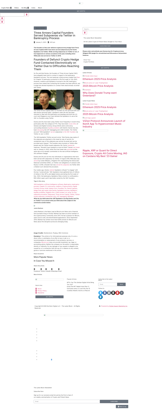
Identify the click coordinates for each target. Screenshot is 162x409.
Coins (40, 337)
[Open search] (2, 22)
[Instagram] (113, 293)
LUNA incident (59, 192)
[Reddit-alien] (109, 293)
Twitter (72, 194)
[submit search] (27, 14)
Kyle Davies (53, 190)
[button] (40, 28)
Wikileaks (70, 196)
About (40, 340)
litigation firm (50, 192)
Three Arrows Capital (62, 194)
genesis (74, 188)
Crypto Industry (43, 353)
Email (46, 188)
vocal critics (72, 124)
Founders (61, 188)
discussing (40, 130)
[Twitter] (100, 293)
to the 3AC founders (69, 132)
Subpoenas (51, 194)
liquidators (73, 190)
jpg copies (45, 190)
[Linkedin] (100, 297)
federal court (53, 188)
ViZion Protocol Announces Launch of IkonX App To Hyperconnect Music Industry (104, 123)
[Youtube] (117, 293)
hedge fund (37, 190)
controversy (51, 186)
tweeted (70, 145)
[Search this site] (12, 14)
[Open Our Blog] (28, 8)
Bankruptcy (67, 184)
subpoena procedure (40, 194)
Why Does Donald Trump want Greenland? (100, 94)
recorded (70, 149)
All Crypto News (44, 359)
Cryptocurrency (67, 186)
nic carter (68, 192)
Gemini (69, 188)
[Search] (85, 32)
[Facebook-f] (105, 293)
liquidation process (63, 190)
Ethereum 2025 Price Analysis (99, 79)
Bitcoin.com (45, 242)
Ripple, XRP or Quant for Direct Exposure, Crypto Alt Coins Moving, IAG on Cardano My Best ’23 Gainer (105, 153)
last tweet (76, 147)
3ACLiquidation (39, 184)
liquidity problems (53, 128)
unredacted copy (50, 196)
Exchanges (41, 356)
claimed (51, 170)
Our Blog (41, 335)
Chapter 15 (43, 186)
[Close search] (2, 18)
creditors (58, 186)
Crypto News (42, 329)
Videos (40, 332)
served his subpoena (62, 165)
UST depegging (62, 196)
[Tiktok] (122, 293)
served (53, 132)
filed (78, 77)
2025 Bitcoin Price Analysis (98, 85)
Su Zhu (74, 192)
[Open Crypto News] (11, 8)
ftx (65, 188)
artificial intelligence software (53, 184)
